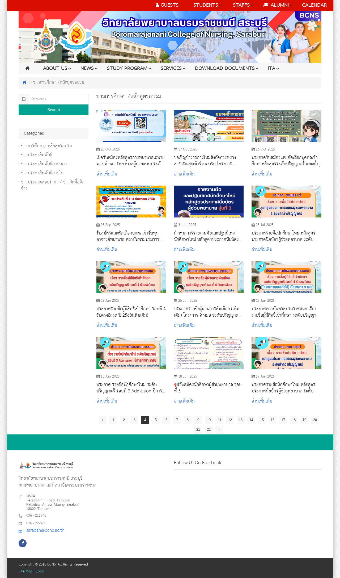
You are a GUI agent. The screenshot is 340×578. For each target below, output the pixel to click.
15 (262, 420)
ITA (271, 68)
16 (272, 420)
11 (219, 420)
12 (230, 420)
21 (198, 430)
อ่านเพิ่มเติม (106, 174)
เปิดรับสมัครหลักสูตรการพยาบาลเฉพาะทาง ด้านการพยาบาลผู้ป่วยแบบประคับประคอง (130, 161)
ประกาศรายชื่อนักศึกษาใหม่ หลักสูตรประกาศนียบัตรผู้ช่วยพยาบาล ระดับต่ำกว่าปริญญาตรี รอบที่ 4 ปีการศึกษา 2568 (285, 388)
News (87, 68)
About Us (55, 68)
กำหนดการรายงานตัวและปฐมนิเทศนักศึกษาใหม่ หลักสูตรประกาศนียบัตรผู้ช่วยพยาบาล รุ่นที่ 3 (207, 236)
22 (209, 430)
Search (53, 109)
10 (209, 420)
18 (294, 420)
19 (304, 420)
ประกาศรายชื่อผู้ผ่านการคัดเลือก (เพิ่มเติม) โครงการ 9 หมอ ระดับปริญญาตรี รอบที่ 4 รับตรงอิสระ (207, 312)
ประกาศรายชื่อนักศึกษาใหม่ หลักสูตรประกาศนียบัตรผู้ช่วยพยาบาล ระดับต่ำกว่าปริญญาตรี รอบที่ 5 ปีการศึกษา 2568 (285, 236)
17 (283, 420)
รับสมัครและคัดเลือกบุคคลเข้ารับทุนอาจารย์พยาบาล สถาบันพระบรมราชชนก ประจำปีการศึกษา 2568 (128, 236)
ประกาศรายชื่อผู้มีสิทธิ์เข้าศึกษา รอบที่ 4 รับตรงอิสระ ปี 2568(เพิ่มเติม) (131, 312)
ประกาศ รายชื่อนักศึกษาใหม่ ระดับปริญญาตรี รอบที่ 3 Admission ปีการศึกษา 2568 (129, 388)
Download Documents (225, 68)
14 (251, 420)
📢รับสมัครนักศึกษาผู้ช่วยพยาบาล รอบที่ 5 (207, 388)
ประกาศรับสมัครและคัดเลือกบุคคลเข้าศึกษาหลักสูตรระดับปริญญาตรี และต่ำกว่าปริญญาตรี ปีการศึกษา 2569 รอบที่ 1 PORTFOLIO (286, 161)
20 (315, 420)
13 (241, 420)
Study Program (127, 68)
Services (171, 68)
